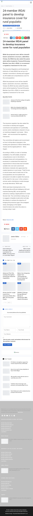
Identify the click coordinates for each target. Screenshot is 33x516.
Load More (3, 431)
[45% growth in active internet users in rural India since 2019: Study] (6, 378)
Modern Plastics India (6, 452)
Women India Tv (5, 487)
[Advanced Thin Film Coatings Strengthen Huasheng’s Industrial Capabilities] (6, 101)
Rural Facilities (6, 25)
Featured (14, 25)
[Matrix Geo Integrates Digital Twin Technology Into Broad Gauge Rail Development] (6, 109)
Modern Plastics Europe (6, 457)
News (18, 25)
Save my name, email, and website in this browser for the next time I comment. (16, 340)
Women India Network (6, 481)
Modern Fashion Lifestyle (7, 488)
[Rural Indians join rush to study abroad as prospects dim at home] (6, 392)
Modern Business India (6, 423)
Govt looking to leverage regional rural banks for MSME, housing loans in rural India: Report (9, 252)
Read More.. (20, 412)
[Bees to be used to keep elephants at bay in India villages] (6, 371)
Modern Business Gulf (6, 426)
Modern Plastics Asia (6, 455)
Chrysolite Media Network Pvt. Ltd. (20, 513)
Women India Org (5, 483)
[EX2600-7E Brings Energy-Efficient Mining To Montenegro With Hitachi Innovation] (23, 286)
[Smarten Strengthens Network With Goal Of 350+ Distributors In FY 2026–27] (4, 470)
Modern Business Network (7, 424)
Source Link (9, 220)
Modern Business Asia (6, 430)
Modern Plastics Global (6, 454)
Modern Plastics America (7, 459)
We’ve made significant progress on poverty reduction (24, 250)
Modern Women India (6, 485)
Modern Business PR (6, 428)
